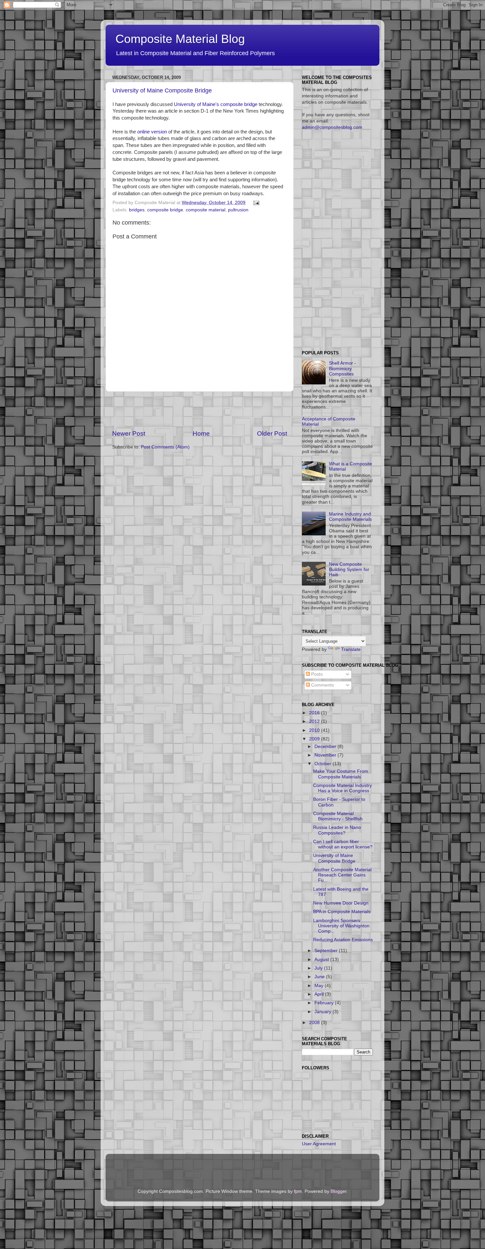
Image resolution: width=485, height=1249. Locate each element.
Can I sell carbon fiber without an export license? (342, 844)
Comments (322, 685)
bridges (137, 209)
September (326, 950)
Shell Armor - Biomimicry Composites (342, 368)
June (320, 976)
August (322, 959)
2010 (315, 730)
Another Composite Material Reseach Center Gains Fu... (342, 875)
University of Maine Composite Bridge (162, 90)
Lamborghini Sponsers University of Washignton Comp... (341, 926)
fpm (298, 1191)
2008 (315, 1022)
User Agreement (319, 1143)
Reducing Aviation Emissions (343, 939)
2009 (315, 738)
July (319, 968)
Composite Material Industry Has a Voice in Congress (342, 788)
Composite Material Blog (180, 39)
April (319, 994)
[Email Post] (255, 202)
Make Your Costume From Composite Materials (340, 774)
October (323, 763)
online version (152, 131)
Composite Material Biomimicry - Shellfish (338, 816)
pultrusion (238, 209)
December (326, 746)
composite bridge (165, 209)
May (319, 985)
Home (201, 433)
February (324, 1002)
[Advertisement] (199, 410)
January (323, 1011)
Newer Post (128, 433)
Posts (316, 674)
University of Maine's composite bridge (215, 104)
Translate (351, 649)
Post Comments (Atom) (165, 447)
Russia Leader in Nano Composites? (337, 830)
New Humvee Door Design (341, 903)
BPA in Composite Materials (342, 911)
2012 (315, 721)
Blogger (338, 1191)
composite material (205, 209)
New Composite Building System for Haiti (349, 569)
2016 (315, 712)
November (326, 755)
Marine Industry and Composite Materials (350, 517)
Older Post (272, 433)
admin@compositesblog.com (332, 127)
